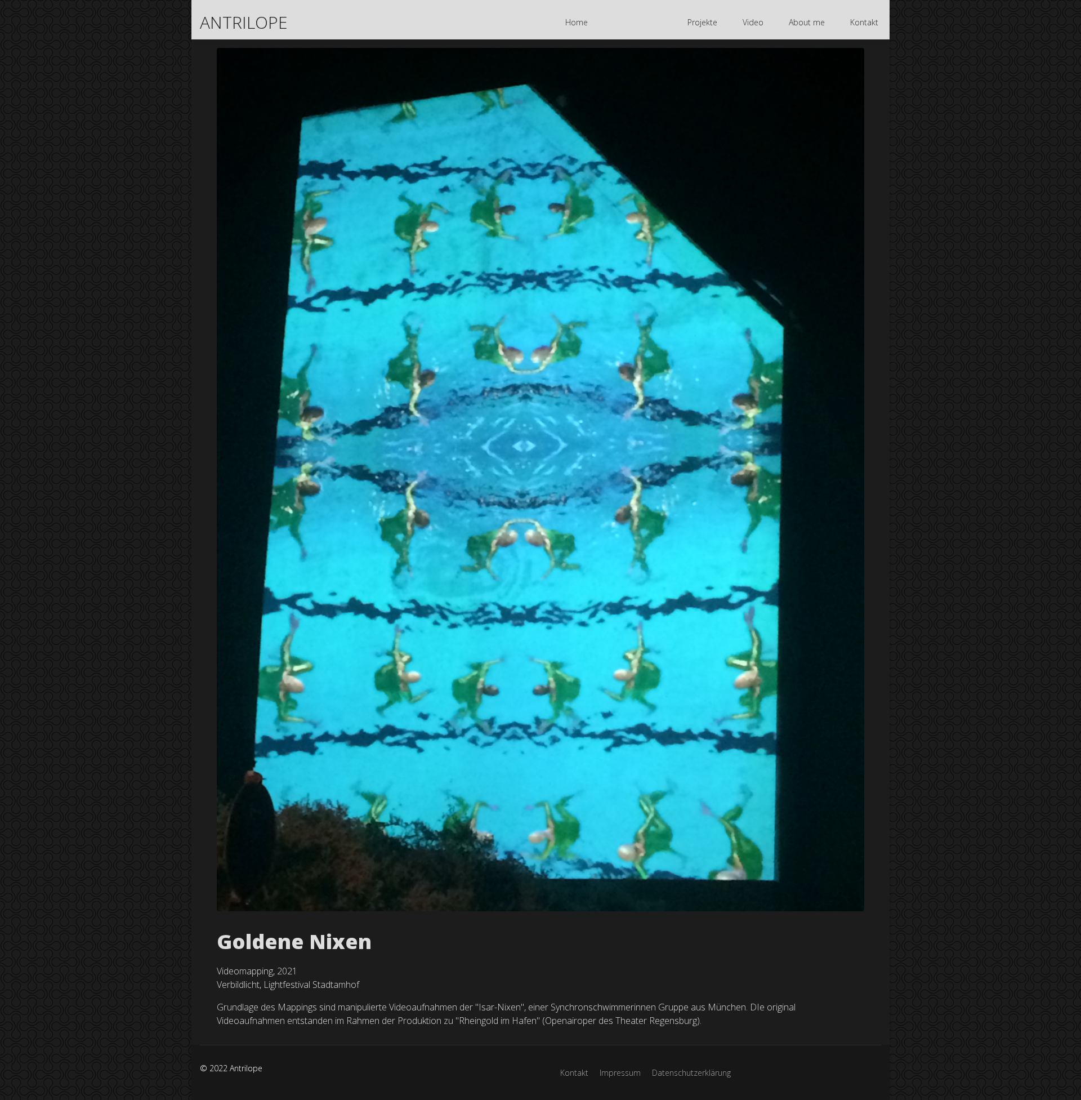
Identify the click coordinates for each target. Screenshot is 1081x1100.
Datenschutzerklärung (691, 1072)
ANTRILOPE (244, 22)
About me (807, 22)
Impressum (620, 1072)
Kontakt (864, 22)
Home (576, 22)
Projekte (702, 22)
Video (753, 22)
